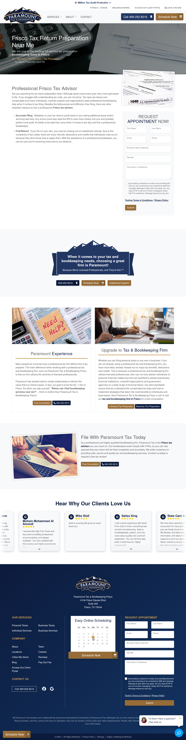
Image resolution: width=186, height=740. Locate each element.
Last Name (156, 128)
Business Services (48, 630)
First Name (131, 128)
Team (41, 646)
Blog (14, 662)
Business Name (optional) (138, 147)
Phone (154, 137)
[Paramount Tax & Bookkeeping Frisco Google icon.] (52, 689)
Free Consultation (42, 402)
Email (129, 137)
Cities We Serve (20, 657)
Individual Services (22, 630)
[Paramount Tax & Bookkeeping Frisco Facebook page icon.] (44, 689)
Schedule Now (167, 17)
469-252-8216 (65, 283)
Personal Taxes (20, 625)
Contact (86, 17)
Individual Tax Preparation (121, 406)
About (70, 17)
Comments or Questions (137, 167)
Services (53, 17)
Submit (130, 207)
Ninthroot (128, 736)
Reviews (42, 657)
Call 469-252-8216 (135, 17)
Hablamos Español (121, 7)
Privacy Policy (88, 736)
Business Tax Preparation (148, 406)
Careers (42, 651)
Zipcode (130, 157)
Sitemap (100, 736)
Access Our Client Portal (147, 7)
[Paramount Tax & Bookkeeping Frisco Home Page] (13, 58)
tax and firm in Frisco (121, 398)
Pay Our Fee (44, 662)
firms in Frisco (30, 54)
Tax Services (34, 58)
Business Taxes (46, 625)
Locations (17, 651)
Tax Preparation (51, 58)
